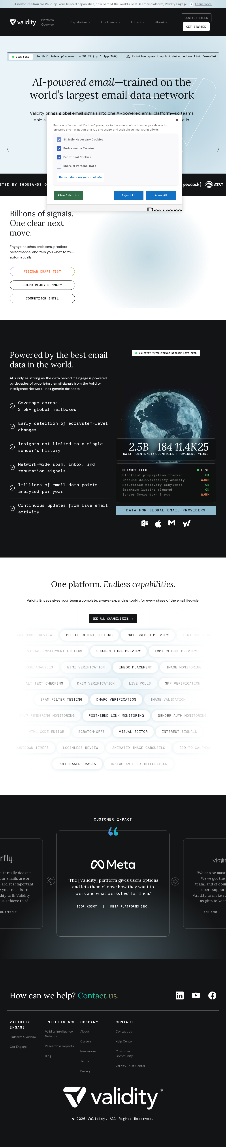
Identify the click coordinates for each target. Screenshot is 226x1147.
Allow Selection (68, 195)
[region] (114, 163)
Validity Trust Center (130, 1066)
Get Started (196, 27)
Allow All (161, 195)
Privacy (85, 1071)
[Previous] (51, 881)
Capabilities (79, 22)
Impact (136, 22)
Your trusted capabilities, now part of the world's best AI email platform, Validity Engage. (113, 4)
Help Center (124, 1041)
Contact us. (98, 995)
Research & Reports (59, 1046)
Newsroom (88, 1051)
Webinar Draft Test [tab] (42, 271)
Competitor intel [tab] (42, 298)
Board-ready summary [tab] (42, 285)
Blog (48, 1056)
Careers (86, 1041)
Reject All (128, 195)
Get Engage (18, 1047)
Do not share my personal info (80, 177)
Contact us (124, 1031)
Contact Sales (196, 18)
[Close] (177, 120)
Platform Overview (48, 22)
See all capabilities (110, 619)
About (160, 22)
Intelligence (109, 22)
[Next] (175, 881)
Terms (84, 1061)
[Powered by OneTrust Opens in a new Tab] (163, 208)
